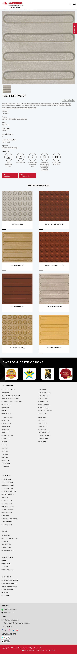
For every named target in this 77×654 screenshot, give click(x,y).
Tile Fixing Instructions (10, 399)
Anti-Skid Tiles (43, 396)
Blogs (4, 561)
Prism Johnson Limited (10, 580)
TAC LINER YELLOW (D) (17, 265)
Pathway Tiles (43, 438)
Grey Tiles (41, 420)
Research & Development (10, 538)
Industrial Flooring (45, 411)
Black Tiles (42, 417)
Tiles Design (6, 426)
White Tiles (5, 432)
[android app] (6, 637)
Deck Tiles (5, 420)
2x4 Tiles (5, 451)
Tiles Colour (42, 390)
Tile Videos (5, 393)
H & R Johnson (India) (9, 583)
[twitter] (65, 100)
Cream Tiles (6, 463)
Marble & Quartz (8, 589)
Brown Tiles (6, 460)
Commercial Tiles (44, 435)
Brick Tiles (42, 429)
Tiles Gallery (6, 564)
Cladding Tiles (43, 408)
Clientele (5, 541)
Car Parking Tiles (44, 405)
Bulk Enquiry (75, 29)
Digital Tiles (6, 411)
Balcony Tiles (43, 402)
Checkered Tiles (43, 432)
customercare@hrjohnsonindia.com (16, 623)
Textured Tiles (43, 426)
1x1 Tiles (4, 445)
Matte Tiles (42, 441)
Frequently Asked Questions (12, 402)
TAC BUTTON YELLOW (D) (54, 306)
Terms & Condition (28, 650)
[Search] (69, 4)
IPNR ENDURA (6, 595)
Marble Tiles (6, 438)
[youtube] (16, 630)
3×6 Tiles (5, 454)
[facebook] (2, 630)
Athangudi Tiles (7, 417)
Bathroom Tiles (7, 435)
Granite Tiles (42, 423)
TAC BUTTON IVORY (17, 224)
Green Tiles (6, 466)
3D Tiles (4, 441)
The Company (6, 535)
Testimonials (6, 544)
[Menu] (74, 4)
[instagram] (8, 630)
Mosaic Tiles (6, 423)
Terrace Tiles (6, 414)
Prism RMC (5, 592)
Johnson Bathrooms (9, 586)
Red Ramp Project (8, 550)
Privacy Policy (41, 650)
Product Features (8, 390)
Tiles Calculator (44, 393)
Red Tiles (5, 457)
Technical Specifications (11, 396)
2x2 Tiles (5, 448)
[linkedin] (12, 630)
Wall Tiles (5, 429)
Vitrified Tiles (6, 405)
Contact (5, 567)
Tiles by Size (6, 408)
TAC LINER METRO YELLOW (54, 348)
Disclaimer (51, 650)
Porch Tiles (42, 414)
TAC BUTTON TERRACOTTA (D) (54, 224)
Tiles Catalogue (7, 570)
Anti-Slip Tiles (43, 399)
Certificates (6, 547)
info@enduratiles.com (10, 620)
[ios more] (6, 641)
